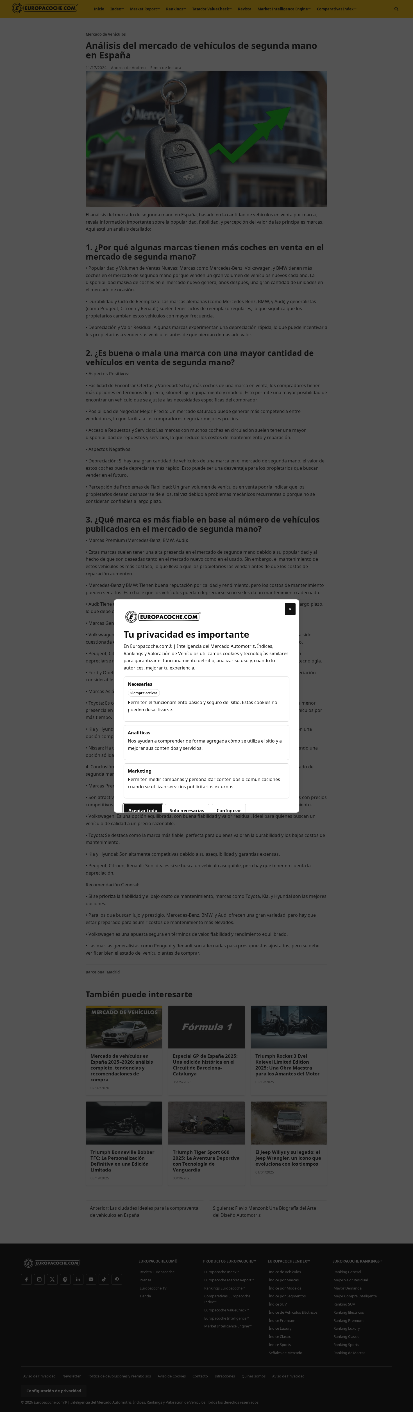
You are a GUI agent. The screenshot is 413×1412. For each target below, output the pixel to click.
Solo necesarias (187, 810)
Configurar (229, 810)
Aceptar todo (142, 810)
